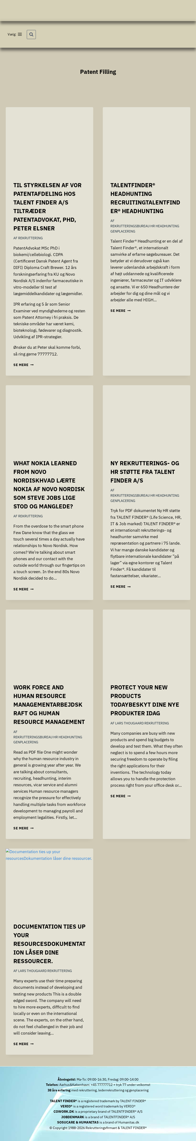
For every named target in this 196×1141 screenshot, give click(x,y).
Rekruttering (30, 238)
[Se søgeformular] (31, 34)
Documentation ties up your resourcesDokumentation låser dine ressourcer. (49, 944)
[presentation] (49, 140)
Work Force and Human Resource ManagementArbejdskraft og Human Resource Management (49, 704)
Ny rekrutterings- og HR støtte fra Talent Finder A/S (144, 471)
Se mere (23, 365)
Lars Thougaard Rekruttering (142, 723)
